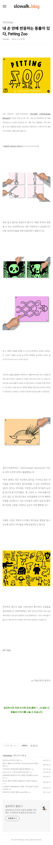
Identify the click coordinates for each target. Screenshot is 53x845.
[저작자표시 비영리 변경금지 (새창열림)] (34, 746)
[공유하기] (11, 746)
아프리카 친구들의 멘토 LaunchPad (15, 792)
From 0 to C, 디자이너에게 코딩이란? (16, 772)
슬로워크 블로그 (14, 806)
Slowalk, (21, 840)
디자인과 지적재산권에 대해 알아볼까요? (17, 769)
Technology (7, 756)
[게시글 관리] (15, 746)
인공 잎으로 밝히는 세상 (11, 760)
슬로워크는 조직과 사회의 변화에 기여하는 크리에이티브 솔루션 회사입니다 (20, 811)
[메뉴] (4, 6)
